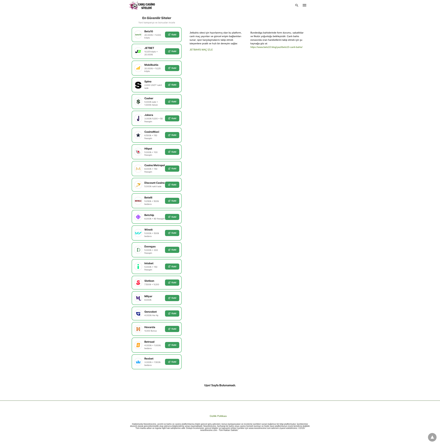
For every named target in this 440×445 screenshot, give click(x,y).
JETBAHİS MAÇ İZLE (201, 49)
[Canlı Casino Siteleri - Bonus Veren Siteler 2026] (142, 5)
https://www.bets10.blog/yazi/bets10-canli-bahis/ (276, 47)
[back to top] (432, 437)
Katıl (174, 34)
